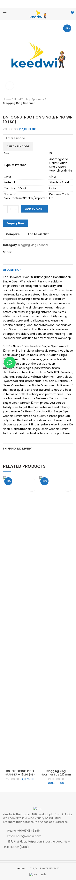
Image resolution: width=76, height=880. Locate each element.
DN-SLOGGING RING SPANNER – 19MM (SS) (20, 772)
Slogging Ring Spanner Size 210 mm (56, 772)
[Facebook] (35, 3)
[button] (31, 488)
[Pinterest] (40, 3)
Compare (13, 234)
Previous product (5, 109)
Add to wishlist (38, 234)
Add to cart (34, 209)
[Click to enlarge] (10, 86)
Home (7, 99)
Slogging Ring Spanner (19, 103)
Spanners (38, 99)
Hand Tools (21, 99)
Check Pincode (18, 146)
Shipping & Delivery (17, 448)
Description (12, 270)
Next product (9, 109)
